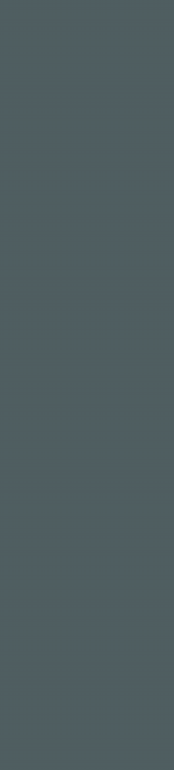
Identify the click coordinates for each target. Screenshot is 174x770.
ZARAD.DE (117, 732)
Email (94, 380)
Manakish (112, 225)
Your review (21, 349)
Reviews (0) (19, 258)
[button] (122, 214)
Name (14, 380)
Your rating (21, 329)
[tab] (21, 258)
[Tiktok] (37, 716)
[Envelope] (49, 716)
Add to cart (28, 521)
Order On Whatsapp (123, 214)
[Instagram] (24, 716)
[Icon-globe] (61, 716)
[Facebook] (12, 716)
